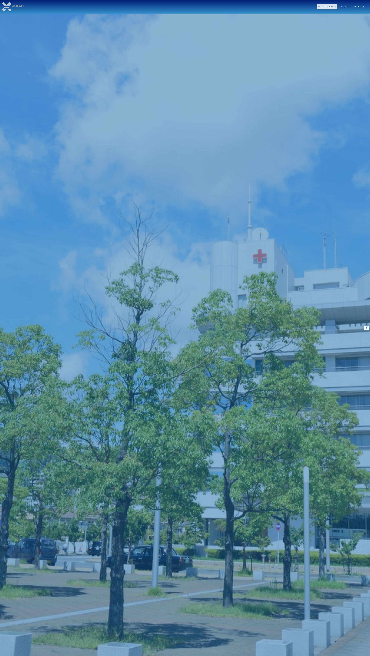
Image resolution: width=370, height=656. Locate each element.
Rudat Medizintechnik (327, 7)
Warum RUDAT (359, 7)
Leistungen (345, 7)
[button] (366, 328)
